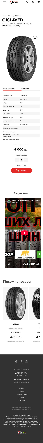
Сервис (21, 397)
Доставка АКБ (18, 439)
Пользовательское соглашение (21, 409)
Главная (5, 16)
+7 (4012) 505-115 (21, 369)
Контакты (21, 401)
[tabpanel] (21, 59)
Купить (24, 170)
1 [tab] (21, 86)
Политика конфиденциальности (21, 407)
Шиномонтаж (21, 394)
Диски (21, 391)
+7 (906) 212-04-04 (21, 379)
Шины (11, 16)
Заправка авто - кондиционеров (34, 439)
